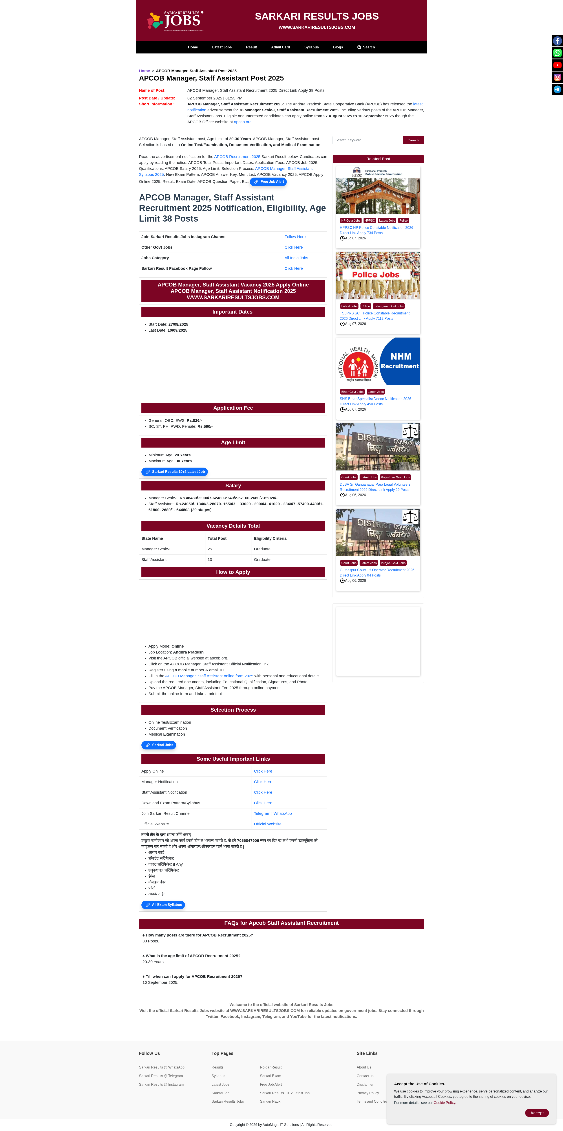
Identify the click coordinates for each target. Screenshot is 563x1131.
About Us (364, 1067)
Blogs (338, 47)
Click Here (294, 247)
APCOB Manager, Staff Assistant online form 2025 (209, 676)
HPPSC (370, 220)
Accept (537, 1113)
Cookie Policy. (445, 1103)
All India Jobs (296, 258)
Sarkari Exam (270, 1076)
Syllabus (311, 47)
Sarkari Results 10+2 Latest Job (178, 472)
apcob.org (243, 122)
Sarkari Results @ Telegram (161, 1076)
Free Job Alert (272, 182)
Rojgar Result (271, 1067)
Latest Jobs (222, 47)
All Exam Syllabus (166, 905)
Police (403, 220)
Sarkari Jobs (162, 745)
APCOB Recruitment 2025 (237, 156)
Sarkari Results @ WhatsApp (162, 1067)
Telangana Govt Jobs (389, 306)
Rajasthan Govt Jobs (395, 477)
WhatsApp (283, 813)
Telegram (262, 813)
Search (368, 47)
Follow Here (295, 237)
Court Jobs (348, 477)
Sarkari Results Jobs (228, 1101)
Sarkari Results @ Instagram (161, 1084)
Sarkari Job (220, 1093)
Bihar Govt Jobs (352, 391)
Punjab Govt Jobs (393, 563)
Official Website (268, 824)
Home (193, 47)
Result (251, 47)
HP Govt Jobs (350, 220)
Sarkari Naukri (271, 1101)
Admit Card (280, 47)
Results (217, 1067)
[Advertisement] (233, 367)
